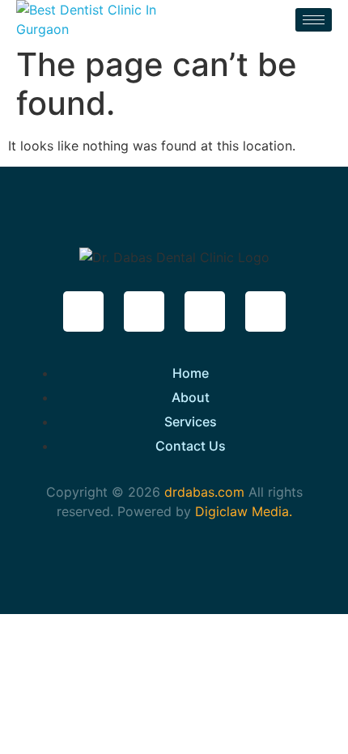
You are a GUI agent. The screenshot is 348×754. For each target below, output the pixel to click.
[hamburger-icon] (313, 20)
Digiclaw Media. (243, 511)
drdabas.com (202, 492)
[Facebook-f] (83, 311)
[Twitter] (144, 311)
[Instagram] (205, 311)
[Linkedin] (265, 311)
